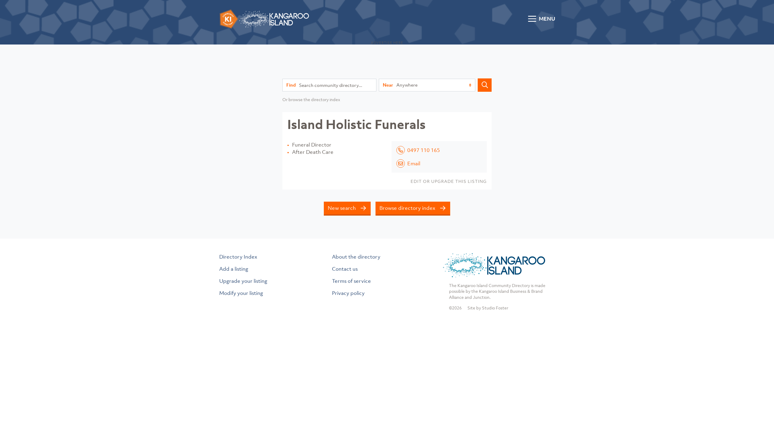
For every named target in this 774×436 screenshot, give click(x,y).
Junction (481, 297)
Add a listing (233, 269)
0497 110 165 (423, 150)
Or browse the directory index (311, 99)
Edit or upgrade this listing (449, 181)
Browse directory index (407, 208)
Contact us (345, 269)
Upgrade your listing (243, 281)
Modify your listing (241, 293)
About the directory (356, 256)
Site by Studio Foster (487, 308)
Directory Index (238, 256)
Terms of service (351, 281)
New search (342, 208)
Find (291, 85)
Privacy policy (348, 293)
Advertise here (387, 42)
